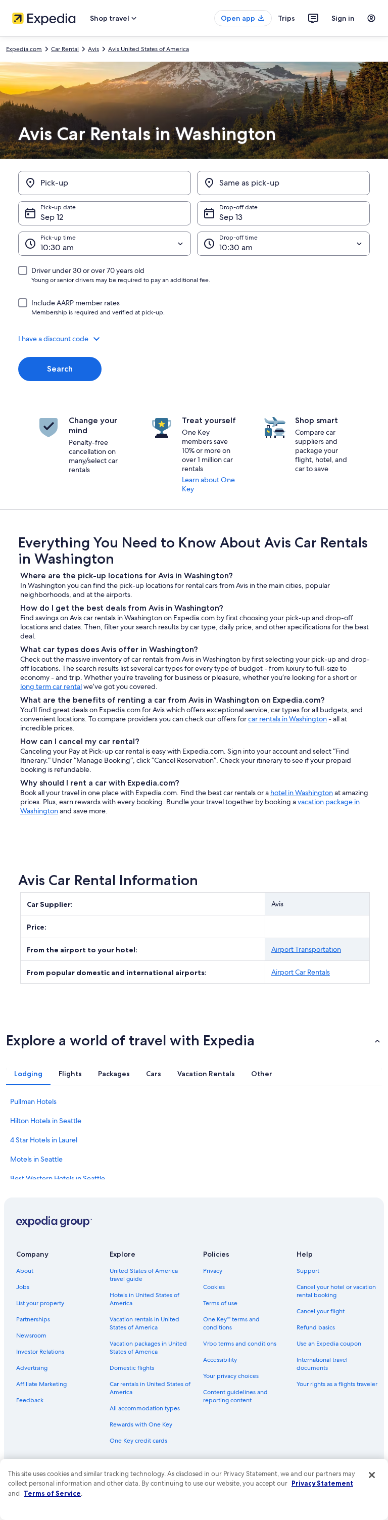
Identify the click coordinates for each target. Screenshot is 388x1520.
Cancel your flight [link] (321, 1311)
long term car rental (51, 686)
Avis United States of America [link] (148, 49)
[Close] (372, 1475)
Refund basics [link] (316, 1327)
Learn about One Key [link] (208, 484)
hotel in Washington (301, 792)
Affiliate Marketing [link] (41, 1384)
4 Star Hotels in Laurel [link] (43, 1139)
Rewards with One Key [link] (141, 1424)
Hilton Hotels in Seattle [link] (45, 1120)
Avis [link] (93, 49)
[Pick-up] (104, 183)
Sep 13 (231, 217)
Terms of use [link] (220, 1303)
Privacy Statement (322, 1483)
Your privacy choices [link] (231, 1376)
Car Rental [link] (65, 49)
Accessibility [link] (220, 1360)
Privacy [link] (212, 1271)
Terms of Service (52, 1493)
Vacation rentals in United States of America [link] (144, 1323)
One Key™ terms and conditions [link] (231, 1323)
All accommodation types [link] (145, 1408)
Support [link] (308, 1271)
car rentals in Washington (287, 718)
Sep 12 (52, 217)
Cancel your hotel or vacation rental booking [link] (336, 1291)
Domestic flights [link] (132, 1368)
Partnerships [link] (33, 1319)
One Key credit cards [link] (138, 1441)
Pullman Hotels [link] (33, 1101)
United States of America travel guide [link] (144, 1275)
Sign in (343, 18)
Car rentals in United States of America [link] (150, 1388)
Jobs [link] (22, 1287)
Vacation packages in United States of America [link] (148, 1348)
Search (60, 369)
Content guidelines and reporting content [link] (235, 1396)
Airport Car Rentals (300, 972)
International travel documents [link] (322, 1364)
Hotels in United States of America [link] (144, 1299)
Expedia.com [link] (24, 49)
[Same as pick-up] (283, 183)
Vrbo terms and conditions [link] (239, 1344)
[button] (194, 339)
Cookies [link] (214, 1287)
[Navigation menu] (371, 18)
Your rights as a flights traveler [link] (337, 1384)
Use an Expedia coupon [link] (329, 1344)
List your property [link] (40, 1303)
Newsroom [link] (31, 1335)
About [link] (24, 1271)
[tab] (28, 1074)
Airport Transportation (306, 949)
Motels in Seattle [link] (36, 1159)
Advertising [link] (31, 1368)
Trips (286, 18)
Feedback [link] (29, 1400)
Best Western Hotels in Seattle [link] (57, 1178)
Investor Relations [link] (40, 1352)
